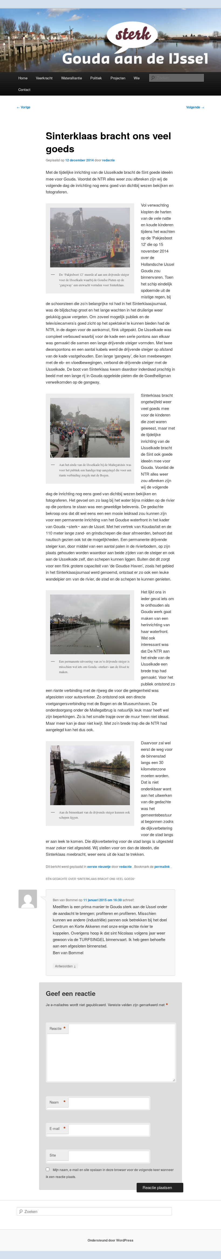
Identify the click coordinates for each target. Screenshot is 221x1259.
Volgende (195, 107)
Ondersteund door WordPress (110, 1240)
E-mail (58, 1128)
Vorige (23, 107)
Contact (24, 89)
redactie (108, 160)
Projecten (117, 77)
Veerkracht (44, 77)
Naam (58, 1102)
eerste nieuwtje (99, 866)
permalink (162, 866)
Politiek (96, 77)
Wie (137, 77)
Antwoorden (65, 965)
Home (22, 77)
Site (53, 1155)
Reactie (58, 1028)
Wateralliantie (71, 77)
